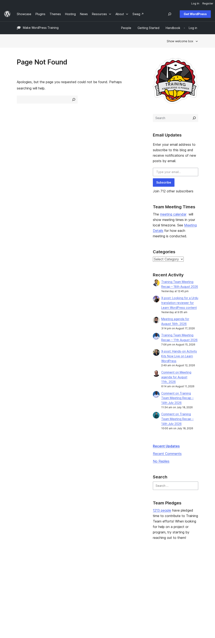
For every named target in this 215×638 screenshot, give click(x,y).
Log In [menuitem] (195, 3)
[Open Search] (170, 14)
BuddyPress (175, 588)
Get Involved (137, 568)
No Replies (161, 461)
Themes (59, 574)
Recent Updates (166, 446)
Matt (170, 574)
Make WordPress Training (41, 27)
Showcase (61, 568)
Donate (135, 581)
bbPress (172, 581)
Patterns (60, 588)
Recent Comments (167, 454)
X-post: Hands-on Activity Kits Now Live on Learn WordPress (179, 356)
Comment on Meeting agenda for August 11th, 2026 (176, 377)
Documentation (101, 574)
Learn (95, 568)
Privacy (22, 588)
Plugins (59, 581)
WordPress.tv (102, 588)
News (21, 574)
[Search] (194, 118)
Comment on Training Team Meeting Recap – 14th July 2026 (177, 398)
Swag (133, 588)
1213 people (162, 510)
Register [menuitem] (207, 3)
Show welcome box (180, 41)
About (21, 568)
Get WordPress (195, 14)
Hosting (22, 581)
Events (133, 574)
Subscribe (163, 182)
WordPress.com (178, 568)
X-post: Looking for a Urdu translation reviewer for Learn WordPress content (179, 302)
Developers (99, 581)
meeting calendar (173, 214)
